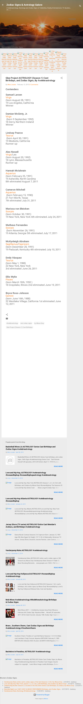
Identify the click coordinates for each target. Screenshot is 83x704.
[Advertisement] (74, 52)
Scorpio (10, 211)
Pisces (9, 279)
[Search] (80, 6)
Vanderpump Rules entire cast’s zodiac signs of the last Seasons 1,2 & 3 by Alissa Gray (33, 682)
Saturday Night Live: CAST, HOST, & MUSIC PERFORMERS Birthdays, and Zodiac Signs (32, 689)
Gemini (9, 295)
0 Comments (33, 84)
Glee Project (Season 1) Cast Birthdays (19, 327)
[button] (61, 78)
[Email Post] (7, 319)
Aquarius (11, 173)
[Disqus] (34, 355)
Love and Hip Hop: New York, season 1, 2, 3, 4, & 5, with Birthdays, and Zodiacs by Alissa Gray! (35, 684)
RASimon (46, 698)
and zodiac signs (26, 323)
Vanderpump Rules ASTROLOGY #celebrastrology (26, 550)
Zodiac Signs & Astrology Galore (24, 4)
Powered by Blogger (43, 695)
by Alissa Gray (39, 323)
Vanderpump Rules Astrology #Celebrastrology (19, 691)
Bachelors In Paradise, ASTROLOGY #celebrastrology (28, 651)
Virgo (8, 97)
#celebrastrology (12, 323)
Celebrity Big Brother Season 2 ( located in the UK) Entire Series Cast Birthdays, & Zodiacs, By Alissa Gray (39, 685)
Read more (58, 466)
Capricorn (24, 244)
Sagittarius (12, 244)
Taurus (9, 135)
